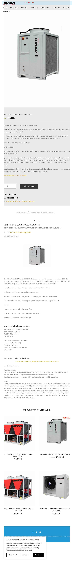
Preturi (24, 7)
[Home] (9, 3)
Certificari (56, 7)
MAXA (5, 7)
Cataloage (34, 7)
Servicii (66, 7)
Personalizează (13, 555)
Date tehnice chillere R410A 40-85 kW (13, 176)
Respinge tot (26, 555)
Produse (13, 7)
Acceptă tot (38, 555)
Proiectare (45, 7)
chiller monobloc (29, 201)
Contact (6, 12)
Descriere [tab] (21, 212)
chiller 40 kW (13, 198)
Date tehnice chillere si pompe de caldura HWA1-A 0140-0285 (37, 361)
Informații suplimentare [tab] (42, 212)
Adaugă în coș (29, 186)
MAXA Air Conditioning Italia (20, 232)
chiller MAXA (19, 201)
